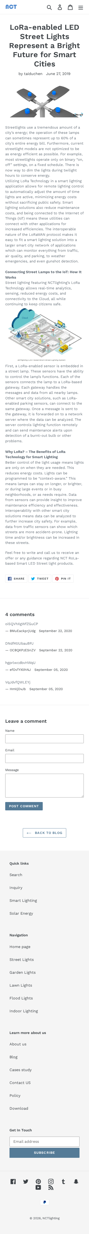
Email (9, 750)
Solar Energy (21, 913)
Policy (14, 1095)
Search (15, 875)
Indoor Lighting (23, 1011)
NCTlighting (51, 1218)
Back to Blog (48, 833)
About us (17, 1044)
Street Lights (21, 959)
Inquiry (15, 887)
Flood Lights (21, 998)
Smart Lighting (23, 900)
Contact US (20, 1082)
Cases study (20, 1070)
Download (18, 1108)
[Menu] (80, 7)
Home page (19, 946)
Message (12, 770)
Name (9, 730)
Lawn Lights (20, 985)
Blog (13, 1057)
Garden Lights (22, 972)
